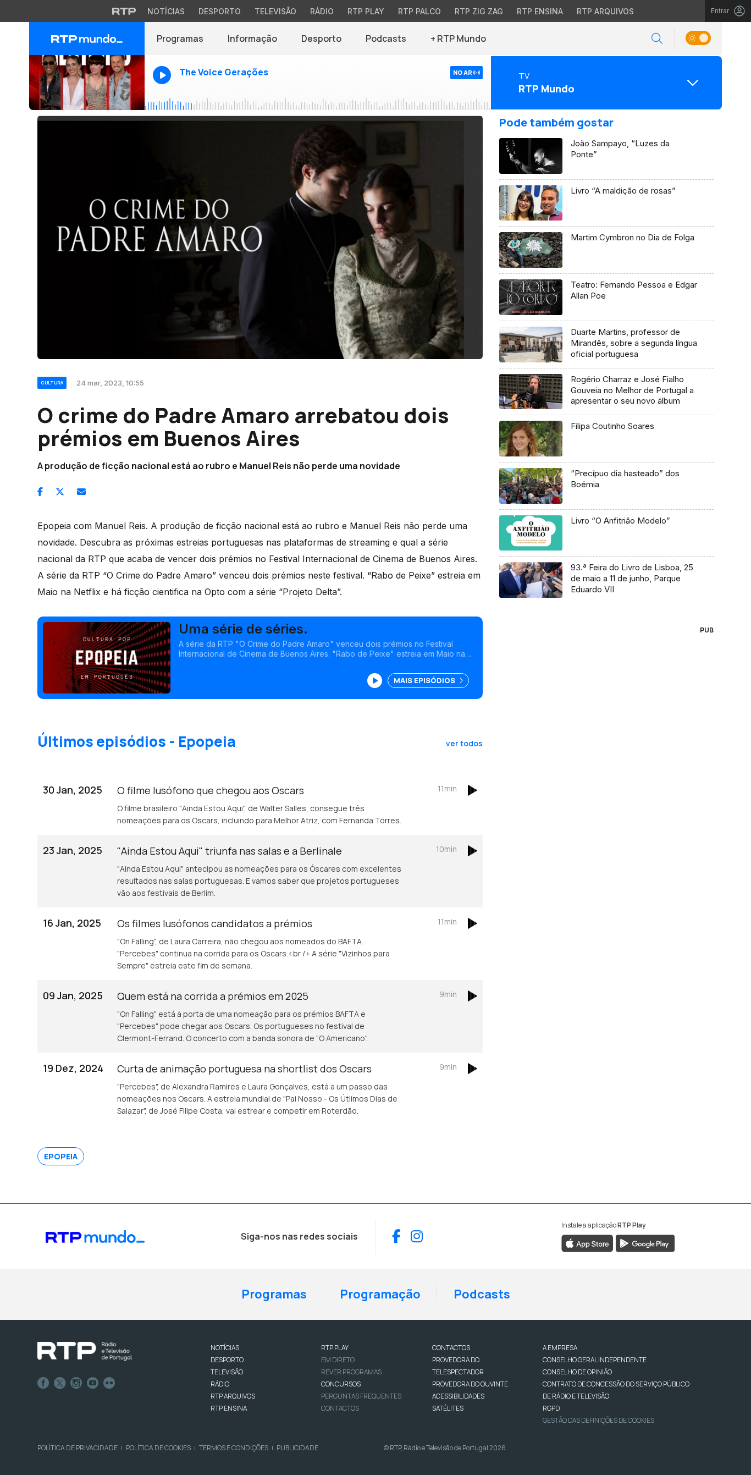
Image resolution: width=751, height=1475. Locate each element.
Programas (180, 38)
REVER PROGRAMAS (351, 1372)
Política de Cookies (158, 1447)
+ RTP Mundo (458, 38)
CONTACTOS (451, 1347)
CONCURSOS (341, 1384)
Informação (252, 38)
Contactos (340, 1408)
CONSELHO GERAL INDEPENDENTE (595, 1359)
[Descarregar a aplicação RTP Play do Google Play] (645, 1242)
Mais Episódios (425, 680)
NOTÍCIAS (225, 1347)
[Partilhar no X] (60, 492)
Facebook (43, 1383)
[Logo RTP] (84, 1351)
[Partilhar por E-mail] (81, 492)
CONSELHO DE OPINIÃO (577, 1372)
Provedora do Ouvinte (470, 1384)
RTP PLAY (335, 1347)
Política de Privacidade (77, 1447)
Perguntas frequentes (361, 1396)
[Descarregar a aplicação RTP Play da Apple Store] (587, 1242)
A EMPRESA (560, 1347)
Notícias (166, 11)
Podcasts (386, 38)
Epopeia (61, 1156)
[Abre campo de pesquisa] (657, 38)
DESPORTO (227, 1359)
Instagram (76, 1383)
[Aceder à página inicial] (87, 38)
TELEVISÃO (227, 1372)
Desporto (219, 11)
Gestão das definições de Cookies (598, 1420)
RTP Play (365, 11)
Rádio (322, 11)
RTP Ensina (540, 11)
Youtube (93, 1383)
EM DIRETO (338, 1359)
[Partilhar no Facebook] (40, 492)
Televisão (275, 11)
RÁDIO (220, 1384)
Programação (380, 1294)
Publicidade (297, 1447)
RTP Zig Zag (479, 11)
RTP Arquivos (605, 11)
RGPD (551, 1408)
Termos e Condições (233, 1447)
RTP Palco (419, 11)
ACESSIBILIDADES (458, 1396)
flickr (109, 1383)
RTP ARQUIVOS (233, 1396)
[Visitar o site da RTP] (124, 11)
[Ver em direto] (87, 82)
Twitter (60, 1383)
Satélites (447, 1408)
